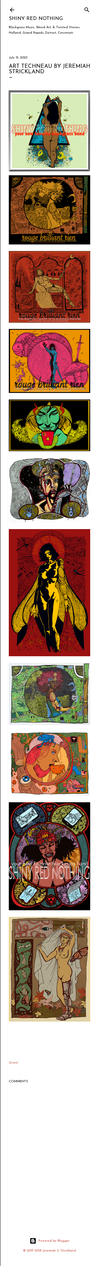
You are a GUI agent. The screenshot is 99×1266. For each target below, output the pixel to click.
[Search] (87, 8)
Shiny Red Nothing (36, 18)
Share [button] (13, 1062)
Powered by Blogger (54, 1240)
